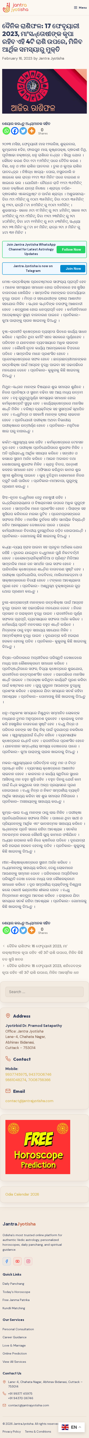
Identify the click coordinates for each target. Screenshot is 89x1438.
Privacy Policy (12, 1431)
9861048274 (15, 1079)
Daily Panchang (13, 1284)
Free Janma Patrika (16, 1300)
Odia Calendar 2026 (22, 1194)
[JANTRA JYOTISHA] (15, 7)
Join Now (73, 268)
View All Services (14, 1362)
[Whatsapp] (6, 131)
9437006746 (40, 1074)
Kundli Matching (14, 1308)
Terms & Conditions (38, 1431)
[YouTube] (17, 1261)
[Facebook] (15, 131)
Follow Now (71, 249)
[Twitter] (23, 131)
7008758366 (39, 1079)
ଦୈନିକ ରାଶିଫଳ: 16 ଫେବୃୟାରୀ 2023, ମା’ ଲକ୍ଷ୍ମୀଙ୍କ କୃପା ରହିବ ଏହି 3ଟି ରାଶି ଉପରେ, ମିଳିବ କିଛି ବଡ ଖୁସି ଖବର (42, 953)
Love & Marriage (14, 1345)
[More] (31, 131)
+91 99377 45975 (20, 1394)
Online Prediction (15, 1353)
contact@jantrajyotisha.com (29, 1100)
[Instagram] (28, 1261)
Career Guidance (15, 1337)
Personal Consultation (18, 1329)
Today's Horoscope (16, 1292)
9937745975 (16, 1074)
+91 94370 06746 (20, 1398)
